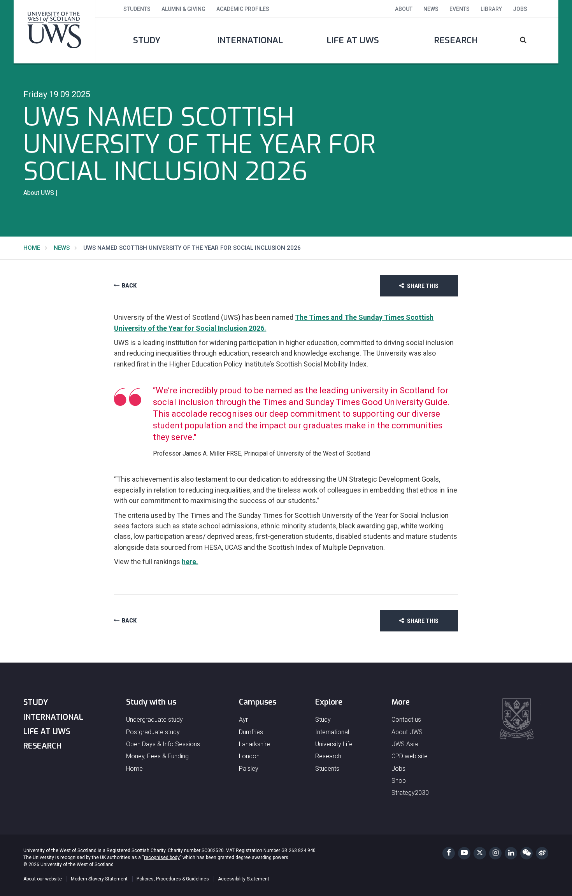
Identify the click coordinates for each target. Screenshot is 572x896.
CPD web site (409, 756)
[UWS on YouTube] (464, 853)
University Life (334, 744)
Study (146, 40)
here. (190, 562)
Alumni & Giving (183, 9)
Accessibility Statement (243, 879)
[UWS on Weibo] (542, 853)
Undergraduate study (154, 719)
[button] (532, 40)
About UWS (407, 732)
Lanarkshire (254, 744)
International (250, 40)
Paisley (248, 768)
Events (459, 9)
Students (137, 9)
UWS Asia (404, 744)
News (431, 9)
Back (129, 286)
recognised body (162, 857)
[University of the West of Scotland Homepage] (54, 31)
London (249, 756)
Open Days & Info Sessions (163, 744)
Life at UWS (352, 40)
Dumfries (251, 732)
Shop (398, 780)
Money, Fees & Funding (157, 756)
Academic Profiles (242, 9)
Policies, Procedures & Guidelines (173, 879)
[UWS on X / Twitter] (480, 853)
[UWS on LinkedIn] (511, 853)
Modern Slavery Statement (99, 879)
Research (456, 40)
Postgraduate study (153, 732)
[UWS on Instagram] (495, 853)
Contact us (406, 719)
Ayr (243, 719)
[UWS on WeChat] (526, 853)
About (403, 9)
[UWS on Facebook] (448, 853)
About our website (42, 879)
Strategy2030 (410, 792)
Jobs (520, 9)
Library (491, 9)
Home (31, 247)
